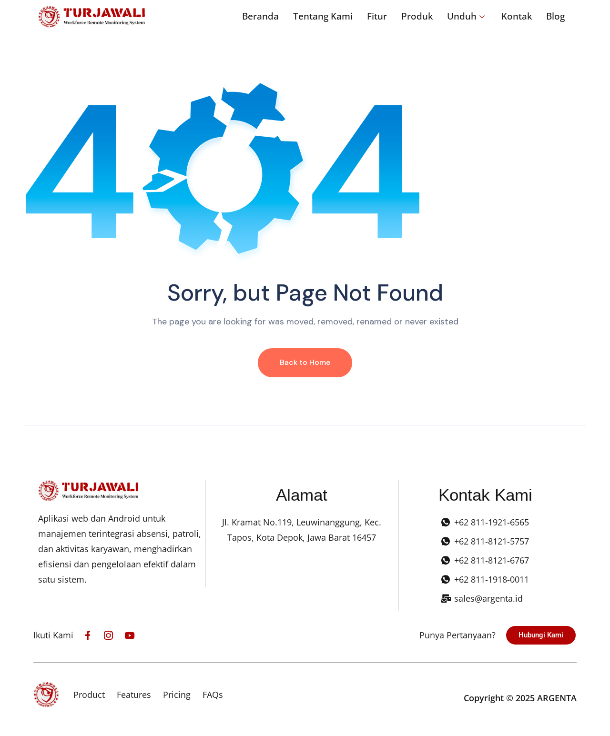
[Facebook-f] (87, 635)
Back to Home (305, 362)
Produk (417, 16)
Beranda (260, 16)
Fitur (377, 16)
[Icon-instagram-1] (108, 635)
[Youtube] (129, 635)
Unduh (462, 16)
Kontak (516, 16)
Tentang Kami (323, 16)
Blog (555, 16)
